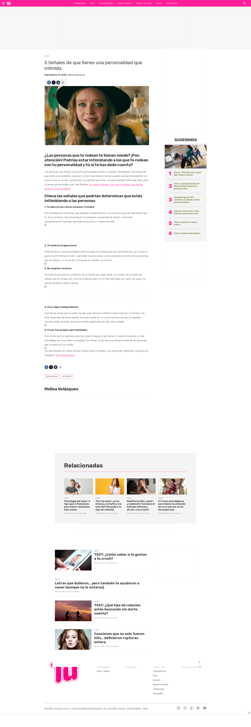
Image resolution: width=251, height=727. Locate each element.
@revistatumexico (65, 355)
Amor (159, 3)
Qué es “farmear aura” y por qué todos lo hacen (187, 173)
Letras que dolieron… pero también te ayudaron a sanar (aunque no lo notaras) (97, 585)
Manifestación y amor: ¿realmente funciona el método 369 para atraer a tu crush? (141, 505)
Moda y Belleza (144, 3)
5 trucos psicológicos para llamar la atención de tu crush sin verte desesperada (172, 505)
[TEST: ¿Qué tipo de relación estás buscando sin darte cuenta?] (73, 610)
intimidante (67, 376)
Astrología (171, 3)
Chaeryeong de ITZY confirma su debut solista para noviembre (187, 199)
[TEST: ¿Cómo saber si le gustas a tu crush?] (73, 560)
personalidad (52, 376)
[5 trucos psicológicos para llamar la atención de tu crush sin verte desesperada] (172, 486)
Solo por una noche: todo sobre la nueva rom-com (186, 212)
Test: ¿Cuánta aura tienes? (187, 233)
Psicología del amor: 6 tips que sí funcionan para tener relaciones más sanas (77, 505)
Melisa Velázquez (76, 75)
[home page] (9, 3)
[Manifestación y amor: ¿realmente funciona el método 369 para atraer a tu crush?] (141, 486)
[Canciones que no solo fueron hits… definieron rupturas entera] (73, 639)
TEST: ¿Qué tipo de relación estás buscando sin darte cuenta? (117, 609)
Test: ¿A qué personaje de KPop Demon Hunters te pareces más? (186, 186)
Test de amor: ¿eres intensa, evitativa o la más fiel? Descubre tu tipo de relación (108, 505)
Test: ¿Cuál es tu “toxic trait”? (185, 223)
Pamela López (81, 513)
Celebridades (106, 3)
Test (92, 3)
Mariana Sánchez (73, 591)
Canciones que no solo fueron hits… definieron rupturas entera (119, 638)
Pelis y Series (124, 3)
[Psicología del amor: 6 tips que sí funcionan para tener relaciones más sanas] (78, 486)
